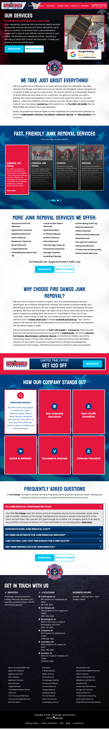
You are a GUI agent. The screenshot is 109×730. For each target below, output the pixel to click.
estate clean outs (37, 319)
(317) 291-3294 (47, 605)
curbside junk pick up (66, 319)
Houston (38, 114)
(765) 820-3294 (47, 639)
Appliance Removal (21, 234)
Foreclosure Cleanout (54, 249)
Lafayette (60, 114)
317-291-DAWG (58, 330)
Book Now (85, 6)
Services (40, 6)
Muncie (69, 114)
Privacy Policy (32, 723)
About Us (31, 6)
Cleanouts (12, 693)
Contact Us (74, 6)
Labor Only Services (49, 699)
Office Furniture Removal (87, 234)
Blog (67, 6)
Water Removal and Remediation (88, 702)
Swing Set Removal (85, 246)
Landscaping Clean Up (86, 223)
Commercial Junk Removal (18, 696)
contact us (42, 104)
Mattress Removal (84, 227)
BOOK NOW (14, 48)
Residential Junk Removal (85, 680)
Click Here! (87, 522)
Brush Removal (19, 245)
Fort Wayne (49, 114)
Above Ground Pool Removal (18, 668)
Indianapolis (27, 114)
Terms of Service (49, 723)
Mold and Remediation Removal (88, 671)
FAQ (61, 723)
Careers (60, 6)
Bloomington (84, 114)
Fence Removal (51, 241)
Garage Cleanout (52, 252)
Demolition (46, 668)
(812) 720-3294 (47, 627)
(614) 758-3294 (47, 650)
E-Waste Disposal (52, 234)
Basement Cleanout (21, 241)
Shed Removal (82, 238)
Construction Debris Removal (19, 699)
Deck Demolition (51, 230)
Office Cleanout (83, 231)
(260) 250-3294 (47, 616)
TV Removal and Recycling (88, 249)
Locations (50, 6)
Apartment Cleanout (22, 230)
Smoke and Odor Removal (86, 686)
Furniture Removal (49, 686)
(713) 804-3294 (47, 661)
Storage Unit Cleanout (86, 242)
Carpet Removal (19, 249)
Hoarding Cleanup (52, 256)
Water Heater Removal (86, 253)
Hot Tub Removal (48, 696)
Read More (11, 191)
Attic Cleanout (19, 237)
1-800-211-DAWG (79, 104)
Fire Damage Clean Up (54, 245)
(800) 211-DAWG (99, 5)
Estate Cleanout (51, 237)
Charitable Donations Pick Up (19, 690)
